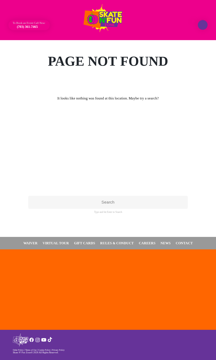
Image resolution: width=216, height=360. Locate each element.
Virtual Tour (56, 243)
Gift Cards (84, 243)
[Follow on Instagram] (37, 342)
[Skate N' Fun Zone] (20, 345)
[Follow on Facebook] (31, 342)
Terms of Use (30, 350)
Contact (184, 243)
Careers (147, 243)
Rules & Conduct (117, 243)
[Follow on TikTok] (50, 342)
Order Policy (18, 350)
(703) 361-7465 (27, 27)
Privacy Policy (58, 350)
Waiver (30, 243)
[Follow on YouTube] (44, 342)
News (166, 243)
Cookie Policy (44, 350)
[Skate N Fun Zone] (105, 18)
